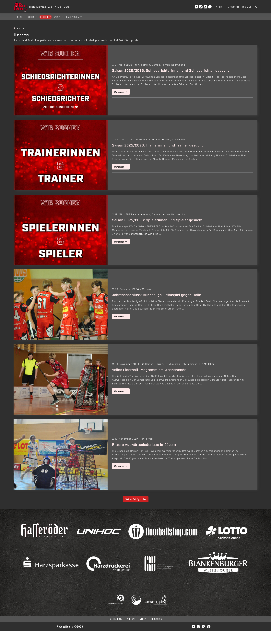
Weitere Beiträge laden (135, 499)
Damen (57, 16)
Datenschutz (115, 618)
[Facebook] (210, 6)
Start (20, 16)
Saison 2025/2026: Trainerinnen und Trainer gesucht (157, 145)
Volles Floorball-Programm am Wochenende (149, 370)
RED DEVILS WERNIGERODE (49, 6)
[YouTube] (196, 6)
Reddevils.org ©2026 (70, 626)
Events (31, 16)
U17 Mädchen (207, 364)
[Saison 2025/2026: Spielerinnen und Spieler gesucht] (61, 230)
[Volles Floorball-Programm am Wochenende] (61, 379)
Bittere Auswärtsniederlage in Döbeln (144, 445)
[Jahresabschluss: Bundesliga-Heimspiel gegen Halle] (61, 304)
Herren (44, 16)
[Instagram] (201, 6)
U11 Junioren (172, 364)
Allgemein (144, 65)
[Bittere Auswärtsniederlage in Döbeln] (61, 454)
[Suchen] (256, 7)
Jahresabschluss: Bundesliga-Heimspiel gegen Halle (156, 295)
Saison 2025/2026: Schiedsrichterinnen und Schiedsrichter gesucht (170, 70)
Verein (219, 6)
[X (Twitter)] (205, 6)
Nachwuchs (72, 16)
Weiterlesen (122, 92)
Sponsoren (234, 6)
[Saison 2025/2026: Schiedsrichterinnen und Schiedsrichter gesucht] (61, 80)
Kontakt (246, 6)
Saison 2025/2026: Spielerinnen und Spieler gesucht (157, 220)
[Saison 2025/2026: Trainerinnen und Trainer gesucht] (61, 155)
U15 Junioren (189, 364)
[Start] (15, 28)
